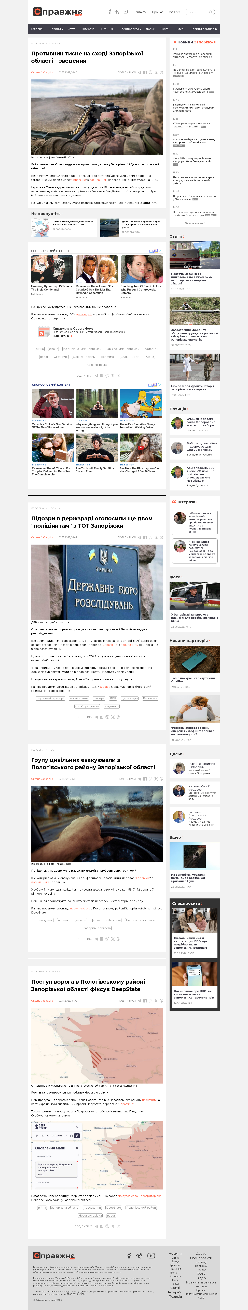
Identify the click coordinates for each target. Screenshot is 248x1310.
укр (171, 12)
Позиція (107, 29)
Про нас (157, 12)
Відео (179, 29)
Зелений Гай (130, 356)
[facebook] (110, 12)
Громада (175, 1265)
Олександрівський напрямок (94, 356)
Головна (37, 29)
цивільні (80, 920)
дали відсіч (84, 314)
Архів (201, 1297)
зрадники (111, 706)
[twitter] (156, 72)
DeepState (113, 1207)
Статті (71, 29)
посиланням (98, 180)
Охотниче (61, 356)
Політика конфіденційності (201, 1293)
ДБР (113, 698)
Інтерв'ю (88, 29)
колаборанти (79, 698)
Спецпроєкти (129, 29)
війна (40, 349)
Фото (165, 29)
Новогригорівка (90, 1215)
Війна (175, 1257)
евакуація (46, 920)
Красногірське (97, 364)
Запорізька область (97, 928)
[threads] (161, 72)
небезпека (113, 920)
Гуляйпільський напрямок (82, 349)
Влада (175, 1261)
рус (178, 12)
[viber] (150, 72)
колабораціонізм (87, 706)
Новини (55, 29)
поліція (63, 920)
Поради (201, 1269)
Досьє (150, 29)
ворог (44, 356)
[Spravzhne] (57, 12)
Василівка (150, 698)
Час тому (201, 1262)
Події (175, 1280)
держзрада (130, 698)
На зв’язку (201, 1265)
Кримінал (175, 1268)
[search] (210, 12)
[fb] (145, 72)
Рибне (149, 356)
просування (92, 1207)
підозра (98, 698)
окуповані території (50, 698)
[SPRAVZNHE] (54, 1256)
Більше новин (194, 223)
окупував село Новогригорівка (139, 1196)
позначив (149, 1100)
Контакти (140, 12)
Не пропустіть (46, 214)
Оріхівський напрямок (123, 349)
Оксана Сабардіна (42, 72)
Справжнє (78, 180)
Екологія (175, 1272)
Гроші (175, 1283)
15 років (104, 686)
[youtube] (125, 12)
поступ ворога (80, 908)
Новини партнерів (203, 29)
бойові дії (151, 349)
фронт (53, 349)
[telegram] (117, 12)
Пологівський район (141, 920)
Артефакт (175, 1276)
